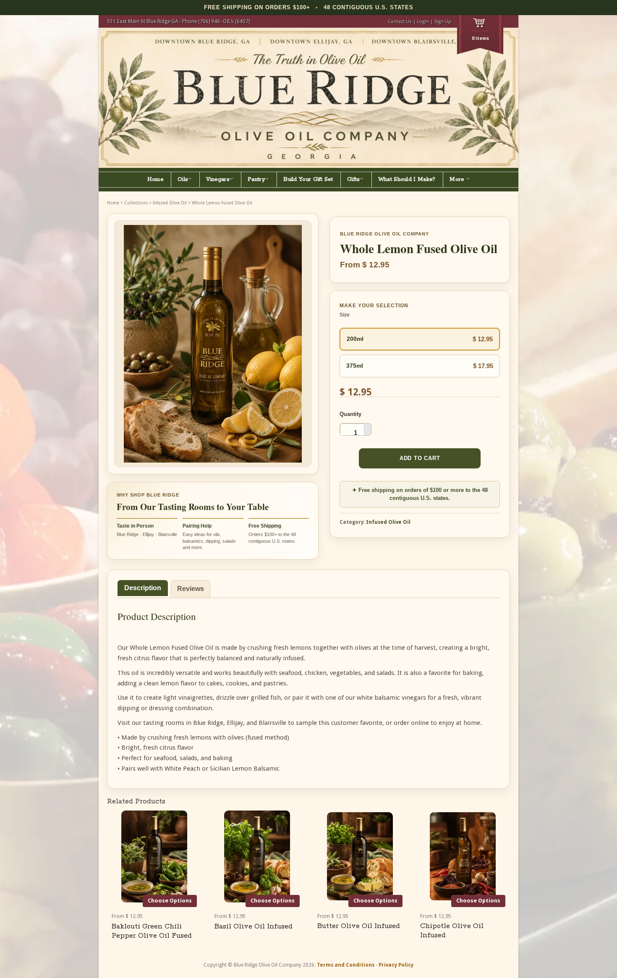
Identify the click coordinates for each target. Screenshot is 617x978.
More (458, 179)
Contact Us (400, 21)
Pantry (256, 179)
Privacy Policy (396, 965)
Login (423, 21)
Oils (183, 179)
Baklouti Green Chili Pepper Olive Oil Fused (152, 931)
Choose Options (170, 900)
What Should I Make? (407, 179)
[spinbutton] (355, 432)
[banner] (308, 98)
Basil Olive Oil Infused (253, 926)
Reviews (190, 588)
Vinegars (217, 179)
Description (142, 587)
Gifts (353, 179)
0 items (480, 38)
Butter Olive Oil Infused (358, 926)
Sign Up (442, 21)
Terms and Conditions (345, 965)
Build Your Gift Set (308, 179)
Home (155, 179)
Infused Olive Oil (170, 203)
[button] (367, 426)
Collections (136, 203)
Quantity (350, 414)
